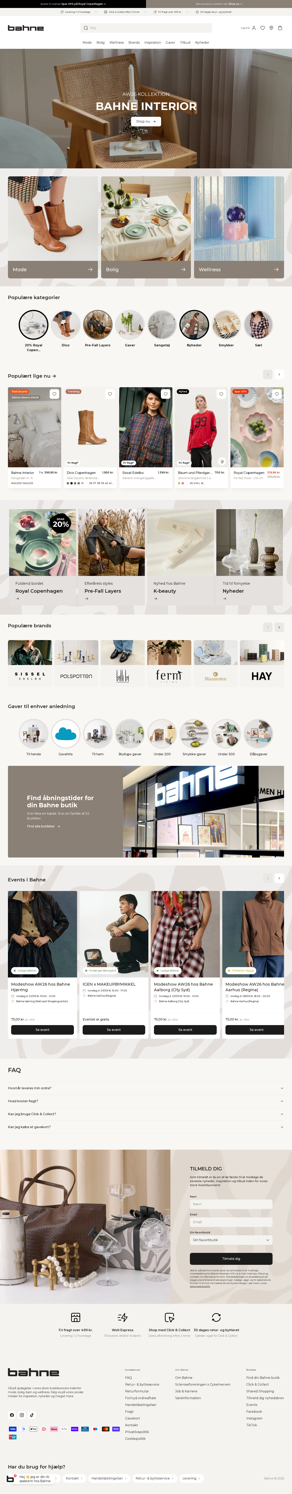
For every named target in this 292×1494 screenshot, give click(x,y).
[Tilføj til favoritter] (54, 394)
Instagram (254, 1418)
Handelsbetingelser (141, 1405)
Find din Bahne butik (263, 1378)
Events (251, 1405)
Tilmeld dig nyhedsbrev (265, 1398)
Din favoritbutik (200, 1232)
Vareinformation (188, 1398)
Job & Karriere (186, 1391)
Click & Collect (257, 1384)
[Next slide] (279, 374)
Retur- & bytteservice (142, 1384)
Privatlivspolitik (137, 1432)
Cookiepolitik (135, 1439)
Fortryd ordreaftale (140, 1398)
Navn (193, 1196)
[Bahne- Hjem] (42, 28)
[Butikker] (271, 28)
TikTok (251, 1425)
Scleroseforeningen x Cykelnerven (202, 1384)
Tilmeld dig (231, 1259)
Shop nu (143, 121)
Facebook (254, 1411)
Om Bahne (183, 1378)
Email (193, 1214)
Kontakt (131, 1425)
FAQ (128, 1378)
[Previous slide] (268, 374)
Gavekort (132, 1418)
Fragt (129, 1411)
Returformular (137, 1391)
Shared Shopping (260, 1391)
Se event (42, 1030)
